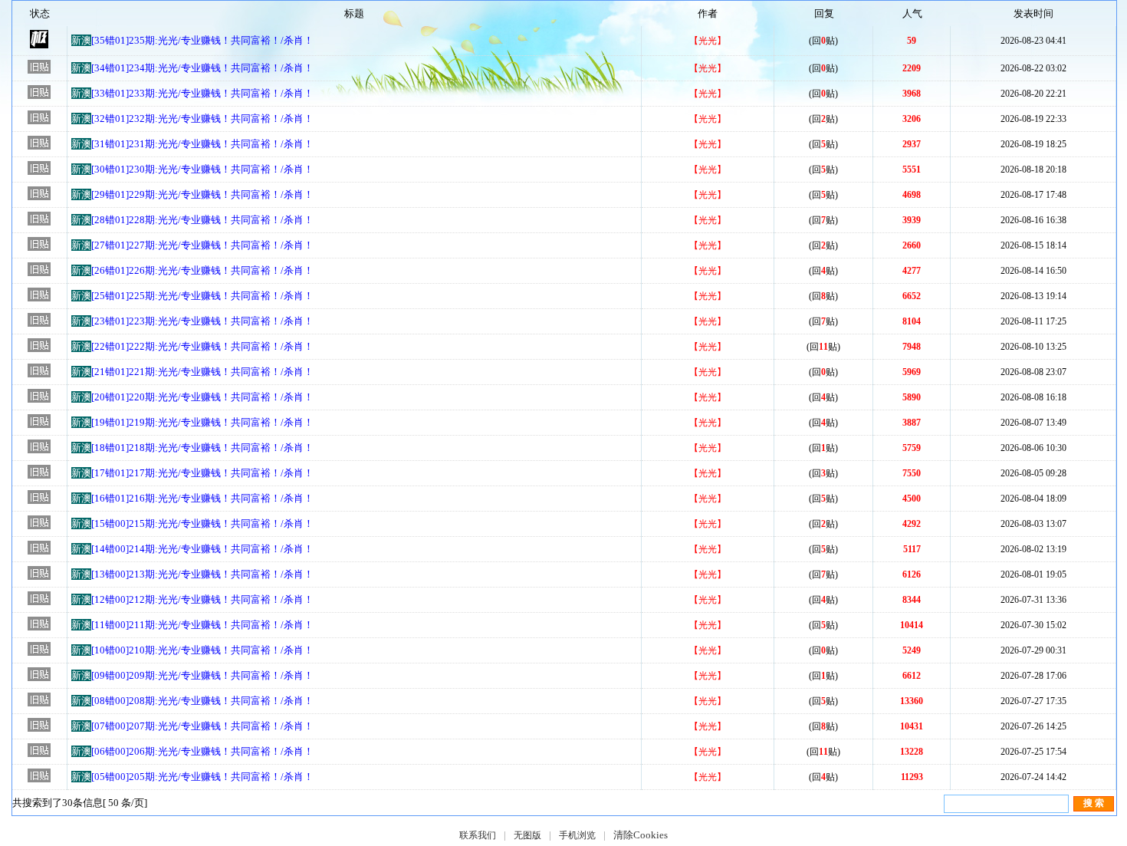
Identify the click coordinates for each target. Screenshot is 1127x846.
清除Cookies (640, 835)
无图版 (527, 835)
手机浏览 (577, 835)
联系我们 (477, 835)
